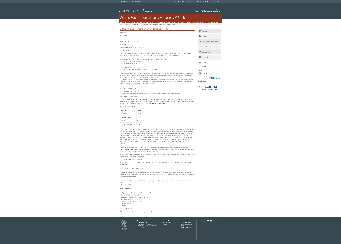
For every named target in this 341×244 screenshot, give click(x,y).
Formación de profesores (209, 47)
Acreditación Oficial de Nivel (210, 41)
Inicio (121, 24)
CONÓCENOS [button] (124, 22)
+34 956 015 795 (143, 222)
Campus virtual (200, 1)
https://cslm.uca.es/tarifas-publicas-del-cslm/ (134, 149)
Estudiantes (124, 1)
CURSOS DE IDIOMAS (147, 22)
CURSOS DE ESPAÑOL (162, 22)
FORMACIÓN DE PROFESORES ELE (206, 22)
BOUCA (176, 1)
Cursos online (206, 52)
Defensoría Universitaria (187, 222)
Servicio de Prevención (186, 220)
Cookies (165, 224)
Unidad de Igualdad (186, 227)
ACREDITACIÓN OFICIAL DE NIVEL (182, 22)
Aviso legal (166, 220)
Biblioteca (207, 1)
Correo (182, 1)
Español (204, 36)
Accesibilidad (166, 222)
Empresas (131, 1)
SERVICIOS (135, 22)
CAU (193, 1)
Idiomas (127, 24)
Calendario (203, 66)
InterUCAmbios (207, 57)
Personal (137, 1)
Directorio (188, 1)
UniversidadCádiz (136, 10)
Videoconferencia (216, 1)
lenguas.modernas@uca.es (157, 103)
